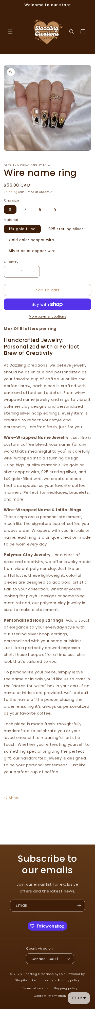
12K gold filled (22, 228)
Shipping (10, 192)
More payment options (47, 316)
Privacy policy (69, 980)
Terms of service (35, 988)
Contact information (50, 996)
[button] (10, 31)
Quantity (11, 261)
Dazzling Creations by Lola (45, 974)
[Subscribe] (79, 906)
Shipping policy (65, 988)
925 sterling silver (65, 228)
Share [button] (14, 797)
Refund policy (42, 980)
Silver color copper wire (32, 250)
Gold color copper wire (31, 239)
